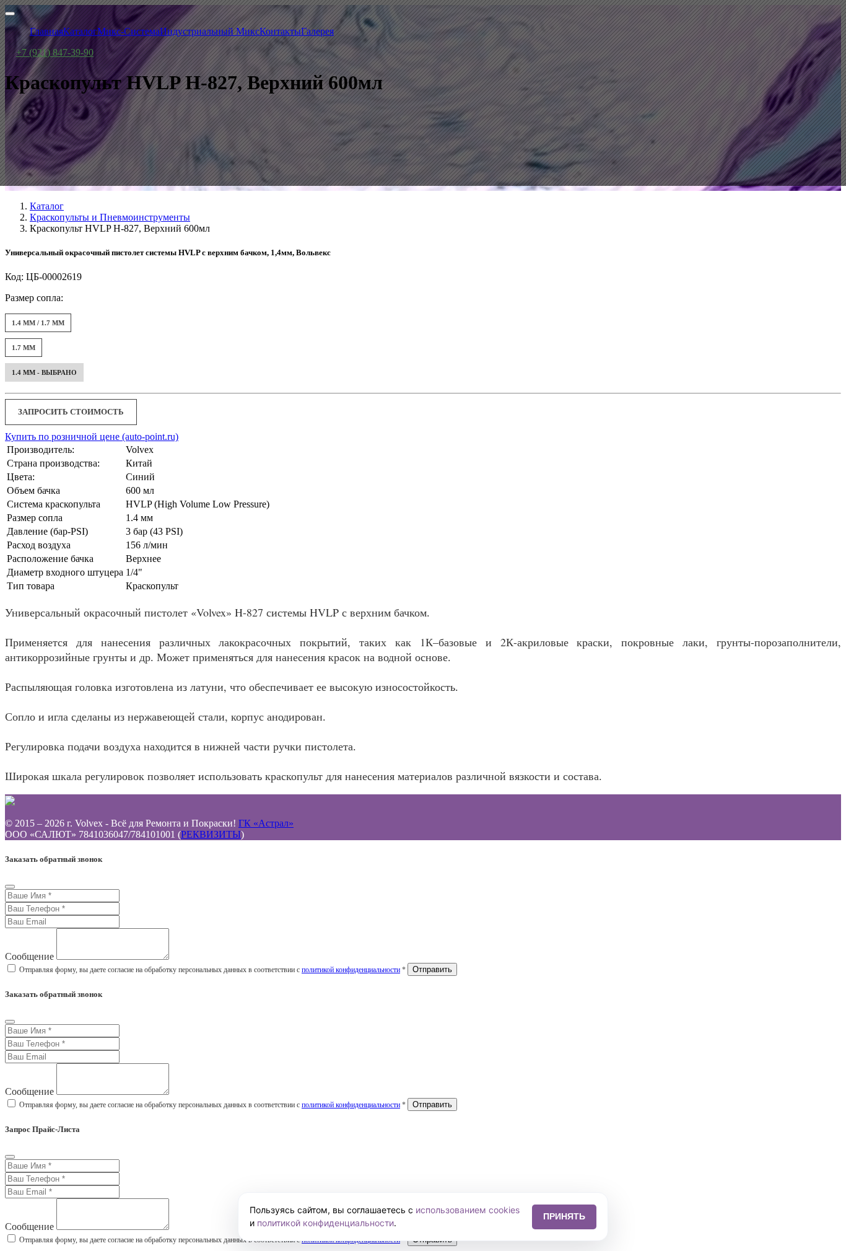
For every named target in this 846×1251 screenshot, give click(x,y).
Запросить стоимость (71, 411)
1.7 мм (23, 347)
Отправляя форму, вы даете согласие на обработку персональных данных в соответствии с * (212, 969)
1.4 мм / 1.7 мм (38, 323)
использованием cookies (468, 1210)
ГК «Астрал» (266, 823)
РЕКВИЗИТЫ (211, 834)
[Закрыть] (10, 887)
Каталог (47, 206)
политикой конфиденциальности (351, 969)
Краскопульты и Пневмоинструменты (110, 217)
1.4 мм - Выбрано (44, 372)
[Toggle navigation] (10, 13)
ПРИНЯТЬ (564, 1216)
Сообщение (29, 956)
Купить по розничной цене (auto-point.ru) (91, 436)
